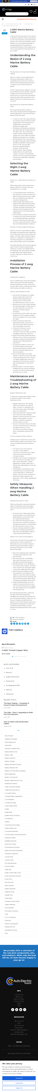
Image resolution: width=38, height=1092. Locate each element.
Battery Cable (9, 755)
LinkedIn (17, 624)
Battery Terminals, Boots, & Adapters (15, 771)
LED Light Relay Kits (10, 863)
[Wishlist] (31, 11)
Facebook (11, 624)
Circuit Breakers (9, 799)
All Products (19, 1025)
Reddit (25, 624)
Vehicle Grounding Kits (11, 923)
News (8, 672)
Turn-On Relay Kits (10, 917)
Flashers (7, 821)
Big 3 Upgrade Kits (10, 774)
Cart (19, 1023)
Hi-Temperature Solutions (12, 847)
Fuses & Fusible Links (11, 828)
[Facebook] (25, 4)
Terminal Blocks (9, 907)
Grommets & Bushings (11, 831)
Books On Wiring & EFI (11, 777)
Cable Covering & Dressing (12, 786)
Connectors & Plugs (10, 802)
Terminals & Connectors (11, 911)
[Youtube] (31, 4)
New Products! (9, 735)
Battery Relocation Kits (11, 767)
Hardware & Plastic (10, 837)
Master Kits (8, 869)
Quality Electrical (11, 677)
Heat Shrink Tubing (10, 844)
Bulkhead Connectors (11, 783)
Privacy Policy (19, 1001)
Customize (19, 1083)
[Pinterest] (28, 4)
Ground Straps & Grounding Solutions (15, 834)
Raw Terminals (9, 882)
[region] (19, 1076)
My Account (19, 1021)
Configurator (19, 1032)
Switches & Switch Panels (12, 901)
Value (8, 690)
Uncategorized (18, 619)
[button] (3, 19)
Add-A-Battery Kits (10, 742)
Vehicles (8, 694)
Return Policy (19, 999)
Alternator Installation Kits (12, 748)
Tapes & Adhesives (10, 904)
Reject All (19, 1088)
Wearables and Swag (11, 930)
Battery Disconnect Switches (13, 764)
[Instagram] (34, 4)
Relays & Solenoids (10, 888)
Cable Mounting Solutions (12, 790)
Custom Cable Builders (19, 1030)
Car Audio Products (10, 793)
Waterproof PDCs (10, 927)
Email (22, 624)
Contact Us (19, 995)
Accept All (19, 1078)
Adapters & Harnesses (11, 739)
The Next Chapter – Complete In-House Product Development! (17, 704)
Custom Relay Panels (11, 806)
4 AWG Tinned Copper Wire (15, 650)
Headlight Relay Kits (10, 841)
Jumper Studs (9, 857)
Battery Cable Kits (10, 758)
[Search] (26, 13)
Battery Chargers (10, 761)
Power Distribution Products (13, 876)
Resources (19, 1028)
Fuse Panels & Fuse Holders (12, 825)
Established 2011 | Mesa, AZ (26, 19)
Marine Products (9, 866)
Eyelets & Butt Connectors (12, 815)
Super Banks (8, 898)
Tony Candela (19, 617)
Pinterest (20, 624)
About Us (19, 997)
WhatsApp (28, 624)
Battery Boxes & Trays (11, 751)
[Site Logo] (7, 9)
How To (8, 668)
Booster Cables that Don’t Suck (14, 780)
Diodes (7, 809)
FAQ (19, 1006)
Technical (9, 681)
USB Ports (8, 920)
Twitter (14, 624)
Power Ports (8, 879)
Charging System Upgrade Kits (13, 796)
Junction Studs (9, 860)
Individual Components (11, 853)
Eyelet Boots (8, 812)
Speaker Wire (9, 895)
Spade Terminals (9, 892)
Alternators (8, 745)
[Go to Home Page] (2, 24)
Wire (6, 933)
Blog (19, 1003)
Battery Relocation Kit (19, 1034)
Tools (6, 914)
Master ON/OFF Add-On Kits (13, 872)
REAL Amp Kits (9, 885)
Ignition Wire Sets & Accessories (14, 850)
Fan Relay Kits (9, 818)
